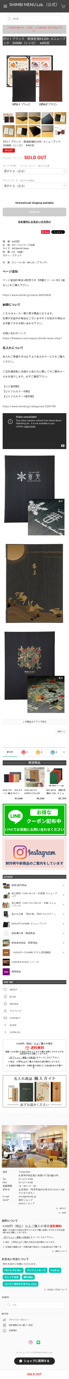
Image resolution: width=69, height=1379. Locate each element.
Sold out (34, 211)
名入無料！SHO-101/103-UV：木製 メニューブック (34, 904)
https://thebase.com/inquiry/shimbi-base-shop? (32, 338)
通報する (61, 731)
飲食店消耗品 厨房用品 (24, 942)
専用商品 (16, 971)
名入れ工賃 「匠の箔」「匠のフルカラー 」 (35, 914)
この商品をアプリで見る (34, 722)
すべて (10, 752)
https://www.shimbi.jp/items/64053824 (27, 295)
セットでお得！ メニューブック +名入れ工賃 (26, 166)
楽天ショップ (26, 1200)
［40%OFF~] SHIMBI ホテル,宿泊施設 (32, 952)
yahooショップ (27, 1203)
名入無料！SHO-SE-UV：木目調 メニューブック (34, 895)
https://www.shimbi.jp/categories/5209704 (29, 406)
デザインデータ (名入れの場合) (19, 180)
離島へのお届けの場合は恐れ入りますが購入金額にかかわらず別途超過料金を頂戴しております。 (34, 1053)
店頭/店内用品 (19, 885)
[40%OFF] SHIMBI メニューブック (29, 923)
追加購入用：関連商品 (23, 933)
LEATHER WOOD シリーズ (25, 962)
